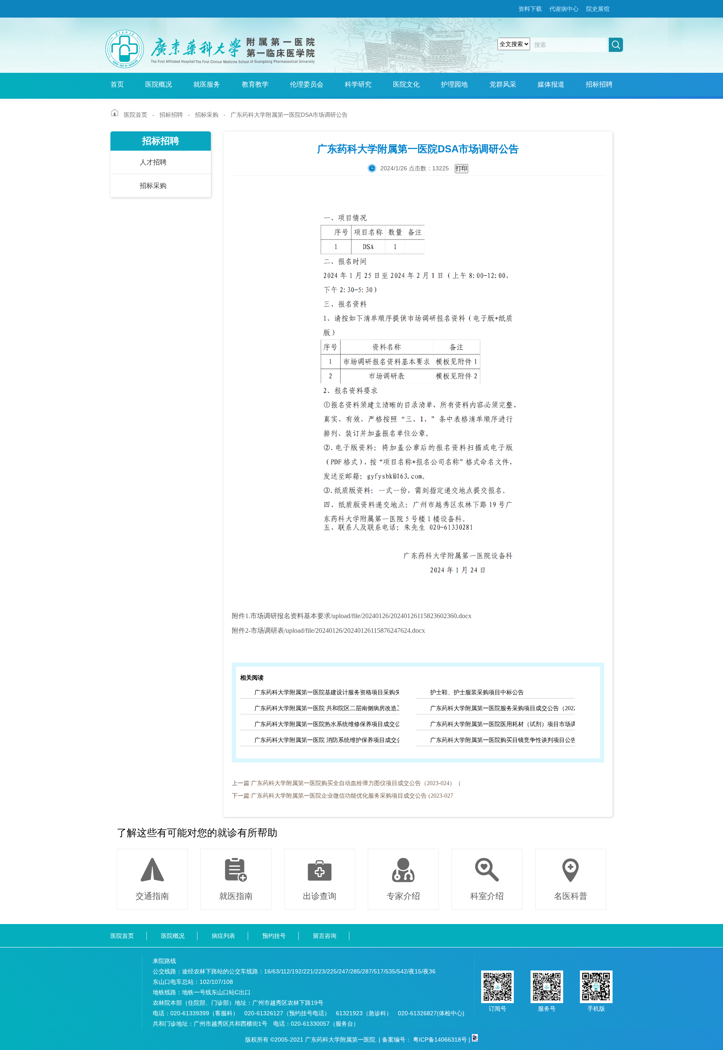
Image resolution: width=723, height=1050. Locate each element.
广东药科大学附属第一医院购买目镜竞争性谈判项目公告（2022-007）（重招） (502, 740)
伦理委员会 (306, 84)
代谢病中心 (564, 8)
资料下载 (530, 8)
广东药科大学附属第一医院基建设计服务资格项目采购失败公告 (326, 692)
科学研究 (358, 84)
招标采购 (206, 114)
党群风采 (503, 84)
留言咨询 (324, 935)
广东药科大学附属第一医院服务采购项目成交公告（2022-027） (502, 708)
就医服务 (206, 84)
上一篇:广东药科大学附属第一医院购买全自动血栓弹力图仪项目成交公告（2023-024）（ (346, 783)
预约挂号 (274, 935)
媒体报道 (551, 84)
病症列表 (223, 935)
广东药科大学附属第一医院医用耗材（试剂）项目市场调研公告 (502, 724)
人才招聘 (153, 162)
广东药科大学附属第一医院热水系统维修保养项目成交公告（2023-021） (326, 724)
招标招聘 (599, 84)
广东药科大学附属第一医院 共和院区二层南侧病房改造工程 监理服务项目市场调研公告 (326, 708)
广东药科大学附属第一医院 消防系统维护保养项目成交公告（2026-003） (326, 740)
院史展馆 (598, 8)
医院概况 (158, 84)
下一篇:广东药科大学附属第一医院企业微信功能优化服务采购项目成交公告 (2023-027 (342, 796)
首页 (117, 84)
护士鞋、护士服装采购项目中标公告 (477, 692)
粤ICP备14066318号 (440, 1039)
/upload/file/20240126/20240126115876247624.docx (354, 630)
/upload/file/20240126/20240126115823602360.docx (401, 615)
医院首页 (135, 114)
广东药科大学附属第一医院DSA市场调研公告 (289, 114)
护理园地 (454, 84)
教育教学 (255, 84)
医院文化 (406, 84)
